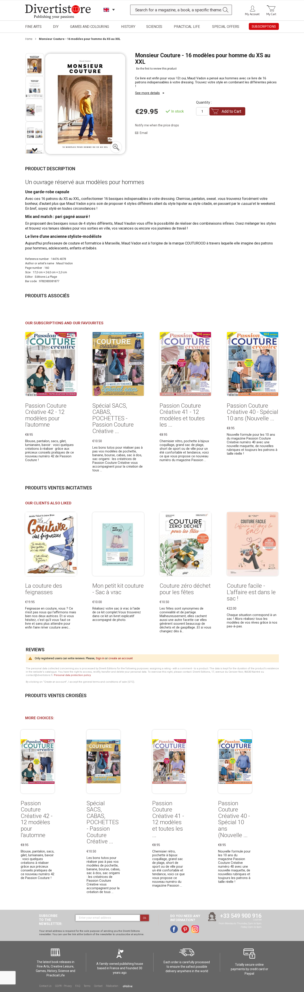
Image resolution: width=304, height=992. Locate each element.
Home (28, 39)
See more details (147, 93)
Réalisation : (113, 986)
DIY (55, 27)
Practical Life (187, 27)
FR (106, 15)
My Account (252, 14)
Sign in (100, 658)
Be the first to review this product (156, 68)
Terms (87, 986)
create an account (120, 658)
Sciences (154, 27)
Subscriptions (264, 26)
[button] (116, 147)
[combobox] (181, 10)
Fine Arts (33, 27)
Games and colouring (89, 27)
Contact (98, 986)
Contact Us (45, 986)
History (128, 27)
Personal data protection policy (72, 675)
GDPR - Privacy (63, 986)
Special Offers (225, 27)
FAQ (77, 986)
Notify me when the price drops (157, 125)
